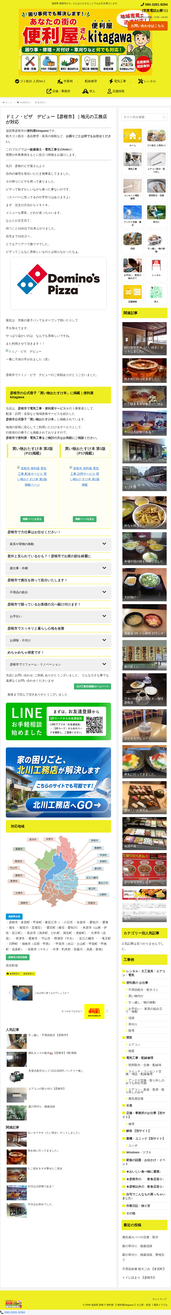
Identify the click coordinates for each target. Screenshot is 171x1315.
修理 (131, 1124)
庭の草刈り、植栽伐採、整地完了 (143, 1257)
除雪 (131, 1030)
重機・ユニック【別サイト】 (145, 1138)
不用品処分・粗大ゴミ (143, 989)
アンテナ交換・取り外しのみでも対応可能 (145, 1082)
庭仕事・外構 (19, 568)
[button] (164, 117)
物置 (131, 1051)
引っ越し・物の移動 (141, 1002)
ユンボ (132, 1145)
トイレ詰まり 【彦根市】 (139, 1277)
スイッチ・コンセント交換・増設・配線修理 (143, 1073)
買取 (129, 1037)
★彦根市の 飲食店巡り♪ (22, 974)
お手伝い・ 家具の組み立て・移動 (144, 1010)
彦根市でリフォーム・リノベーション (35, 664)
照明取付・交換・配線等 (144, 1065)
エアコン (134, 1044)
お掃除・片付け (20, 640)
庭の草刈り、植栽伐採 (137, 1246)
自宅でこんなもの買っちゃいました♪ (143, 1196)
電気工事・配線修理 (139, 1058)
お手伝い (16, 616)
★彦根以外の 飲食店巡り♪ (145, 1186)
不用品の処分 (19, 592)
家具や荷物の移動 (22, 544)
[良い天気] (144, 924)
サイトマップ (159, 1299)
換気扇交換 (135, 1098)
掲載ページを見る (32, 519)
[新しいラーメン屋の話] (144, 493)
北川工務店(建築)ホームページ (92, 686)
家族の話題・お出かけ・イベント (143, 1162)
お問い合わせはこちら (147, 26)
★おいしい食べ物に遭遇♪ (143, 1171)
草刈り (132, 1024)
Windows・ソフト (138, 1152)
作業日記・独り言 (138, 1205)
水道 (129, 1105)
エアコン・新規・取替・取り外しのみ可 (145, 1091)
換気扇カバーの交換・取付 (140, 1237)
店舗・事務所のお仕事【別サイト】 (143, 1114)
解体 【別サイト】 (138, 1130)
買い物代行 (135, 996)
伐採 (131, 1018)
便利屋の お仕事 (137, 982)
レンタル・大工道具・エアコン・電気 (143, 973)
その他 (130, 1213)
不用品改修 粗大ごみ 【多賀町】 (144, 1269)
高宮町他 (12, 965)
